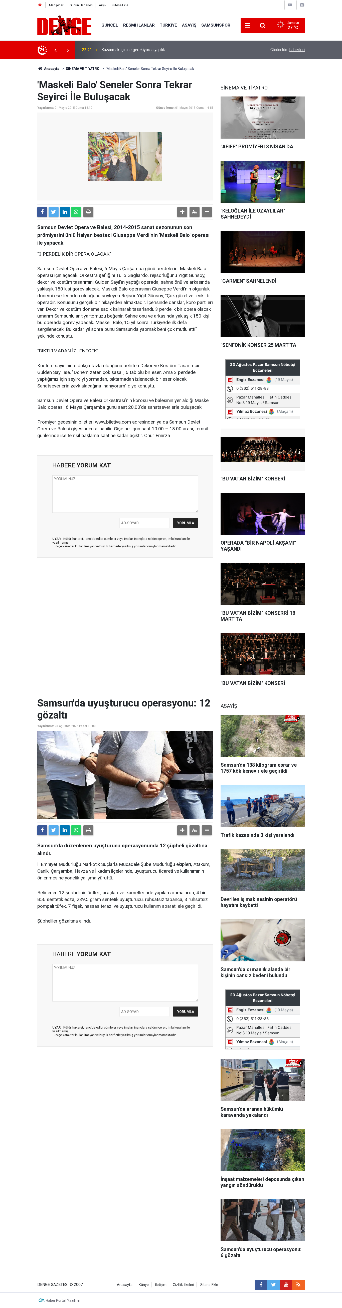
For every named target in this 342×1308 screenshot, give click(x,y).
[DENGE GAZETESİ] (64, 25)
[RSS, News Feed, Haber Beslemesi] (298, 1285)
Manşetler (56, 5)
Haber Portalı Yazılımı (63, 1300)
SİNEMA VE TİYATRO (82, 69)
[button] (182, 212)
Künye (144, 1285)
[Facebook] (42, 212)
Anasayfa (51, 69)
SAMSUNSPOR (215, 25)
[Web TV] (290, 5)
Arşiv (102, 5)
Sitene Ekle (120, 5)
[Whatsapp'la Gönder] (76, 212)
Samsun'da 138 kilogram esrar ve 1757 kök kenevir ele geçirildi (156, 49)
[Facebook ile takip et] (261, 1285)
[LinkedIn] (65, 212)
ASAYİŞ (189, 25)
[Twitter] (54, 212)
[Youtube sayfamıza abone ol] (286, 1285)
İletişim (160, 1285)
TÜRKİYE (168, 25)
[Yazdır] (88, 212)
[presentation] (55, 50)
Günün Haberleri (81, 5)
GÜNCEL (109, 25)
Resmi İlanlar (139, 25)
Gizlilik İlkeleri (183, 1285)
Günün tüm (287, 49)
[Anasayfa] (40, 5)
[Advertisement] (125, 606)
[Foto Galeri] (302, 5)
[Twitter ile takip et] (273, 1285)
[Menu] (247, 25)
